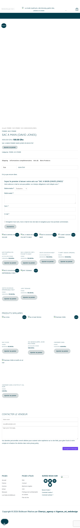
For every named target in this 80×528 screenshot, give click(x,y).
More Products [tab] (45, 160)
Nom (6, 206)
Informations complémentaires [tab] (21, 160)
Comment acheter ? (48, 495)
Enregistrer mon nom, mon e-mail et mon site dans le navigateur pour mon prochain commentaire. (37, 222)
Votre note (9, 188)
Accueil (4, 128)
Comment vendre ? (47, 492)
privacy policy (34, 443)
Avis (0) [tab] (35, 160)
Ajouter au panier (10, 147)
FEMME (9, 128)
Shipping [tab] (5, 160)
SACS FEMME (16, 128)
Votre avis (8, 193)
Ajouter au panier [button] (10, 263)
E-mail (6, 214)
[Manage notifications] (4, 523)
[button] (40, 16)
